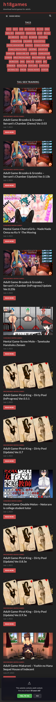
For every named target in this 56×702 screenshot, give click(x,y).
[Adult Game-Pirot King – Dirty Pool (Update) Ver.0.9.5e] (28, 593)
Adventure (30, 29)
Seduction (22, 66)
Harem (34, 53)
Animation (31, 33)
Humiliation (44, 53)
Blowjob (33, 37)
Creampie (27, 41)
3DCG (15, 29)
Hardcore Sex (22, 53)
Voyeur (44, 70)
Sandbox (11, 66)
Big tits (24, 37)
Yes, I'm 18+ (24, 696)
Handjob (10, 53)
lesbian (8, 57)
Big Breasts (13, 37)
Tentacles (44, 66)
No (37, 696)
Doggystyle (39, 41)
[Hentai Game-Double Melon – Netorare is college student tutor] (28, 485)
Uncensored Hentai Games (13, 116)
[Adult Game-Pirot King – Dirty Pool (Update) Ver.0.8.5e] (28, 540)
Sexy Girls (33, 66)
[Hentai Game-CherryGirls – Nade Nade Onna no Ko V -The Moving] (28, 209)
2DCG (8, 29)
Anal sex (10, 33)
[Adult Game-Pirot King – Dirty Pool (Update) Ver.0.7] (28, 430)
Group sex (43, 49)
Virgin (23, 70)
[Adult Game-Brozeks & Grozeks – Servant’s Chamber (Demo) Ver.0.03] (28, 101)
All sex (40, 29)
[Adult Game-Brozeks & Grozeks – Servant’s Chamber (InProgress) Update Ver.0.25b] (28, 264)
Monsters (13, 62)
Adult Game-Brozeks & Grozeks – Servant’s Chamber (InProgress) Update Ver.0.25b (27, 285)
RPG (45, 62)
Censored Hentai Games (12, 225)
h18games (15, 4)
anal (47, 29)
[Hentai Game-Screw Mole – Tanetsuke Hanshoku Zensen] (28, 322)
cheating (43, 37)
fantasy (29, 45)
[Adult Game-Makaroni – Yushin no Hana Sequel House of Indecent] (28, 647)
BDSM (39, 33)
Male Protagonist (22, 57)
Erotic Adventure (15, 45)
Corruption (16, 41)
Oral (22, 62)
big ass (47, 33)
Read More (8, 131)
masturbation (38, 57)
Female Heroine (41, 45)
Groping (33, 49)
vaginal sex (13, 70)
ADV (21, 29)
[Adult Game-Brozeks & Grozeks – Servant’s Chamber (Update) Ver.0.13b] (28, 155)
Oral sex (30, 62)
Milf (49, 57)
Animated (19, 33)
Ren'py (39, 62)
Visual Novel (34, 70)
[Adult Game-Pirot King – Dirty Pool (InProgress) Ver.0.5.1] (28, 377)
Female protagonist (17, 49)
